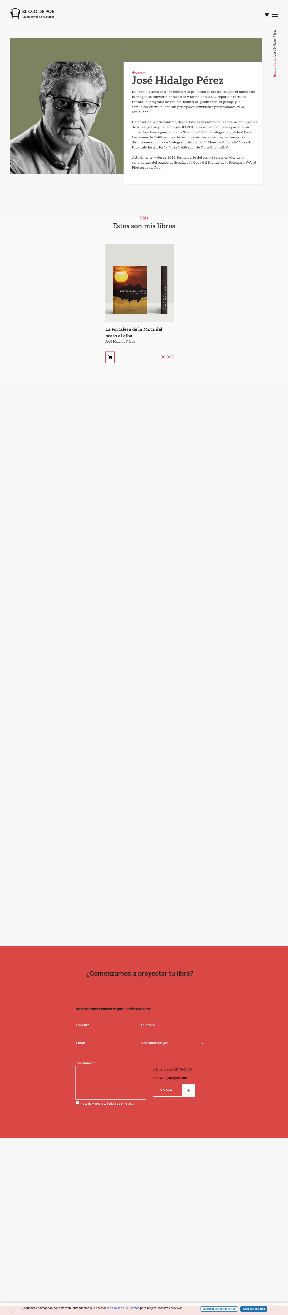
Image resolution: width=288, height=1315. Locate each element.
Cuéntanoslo (85, 1063)
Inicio (274, 73)
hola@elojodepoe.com (170, 1078)
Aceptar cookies (254, 1309)
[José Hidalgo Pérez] (110, 357)
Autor (274, 63)
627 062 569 (182, 1070)
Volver (140, 73)
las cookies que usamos (123, 1308)
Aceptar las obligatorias (219, 1309)
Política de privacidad (120, 1103)
